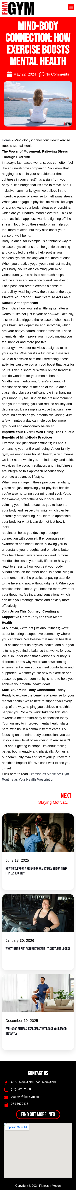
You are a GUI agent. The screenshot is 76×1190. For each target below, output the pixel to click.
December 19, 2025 (22, 1021)
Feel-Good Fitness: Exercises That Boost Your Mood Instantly (36, 1031)
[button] (71, 7)
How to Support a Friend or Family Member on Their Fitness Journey (36, 871)
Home (6, 140)
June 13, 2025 (17, 860)
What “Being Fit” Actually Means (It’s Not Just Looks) (38, 949)
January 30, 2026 (20, 940)
